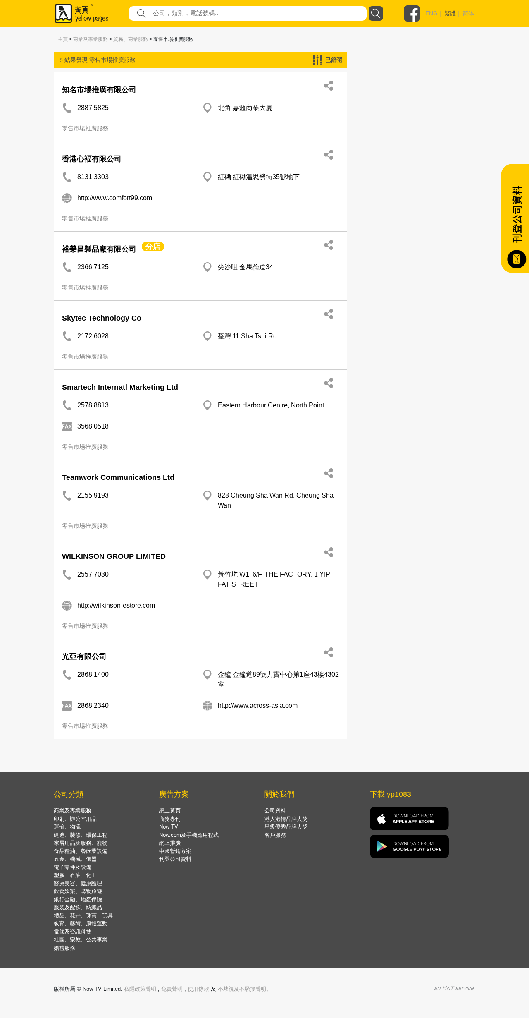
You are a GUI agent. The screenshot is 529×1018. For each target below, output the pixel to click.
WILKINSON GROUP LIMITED (114, 556)
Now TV (168, 827)
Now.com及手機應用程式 (189, 835)
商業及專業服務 (90, 39)
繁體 (450, 13)
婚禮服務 (64, 948)
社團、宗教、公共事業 (80, 940)
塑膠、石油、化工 (75, 875)
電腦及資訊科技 (72, 932)
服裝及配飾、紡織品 (78, 907)
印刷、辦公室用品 (75, 819)
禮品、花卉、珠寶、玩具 (83, 916)
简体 (468, 13)
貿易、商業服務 (130, 39)
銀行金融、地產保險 (78, 899)
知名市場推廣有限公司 (99, 90)
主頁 (63, 39)
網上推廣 (170, 843)
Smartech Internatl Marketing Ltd (120, 387)
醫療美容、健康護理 (78, 883)
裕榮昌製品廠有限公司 (99, 249)
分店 (152, 246)
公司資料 (275, 810)
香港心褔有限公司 (92, 159)
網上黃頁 (170, 810)
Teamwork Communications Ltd (118, 477)
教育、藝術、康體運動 (80, 923)
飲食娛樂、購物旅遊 (78, 891)
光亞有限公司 (84, 656)
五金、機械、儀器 (75, 859)
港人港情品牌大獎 (285, 819)
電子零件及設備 (72, 867)
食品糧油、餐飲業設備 (80, 851)
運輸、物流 (67, 827)
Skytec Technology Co (101, 318)
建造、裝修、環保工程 (80, 835)
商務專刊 (170, 819)
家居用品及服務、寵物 (80, 843)
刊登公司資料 (175, 859)
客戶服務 (275, 835)
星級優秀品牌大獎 (285, 827)
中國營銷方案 (175, 851)
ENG (431, 13)
